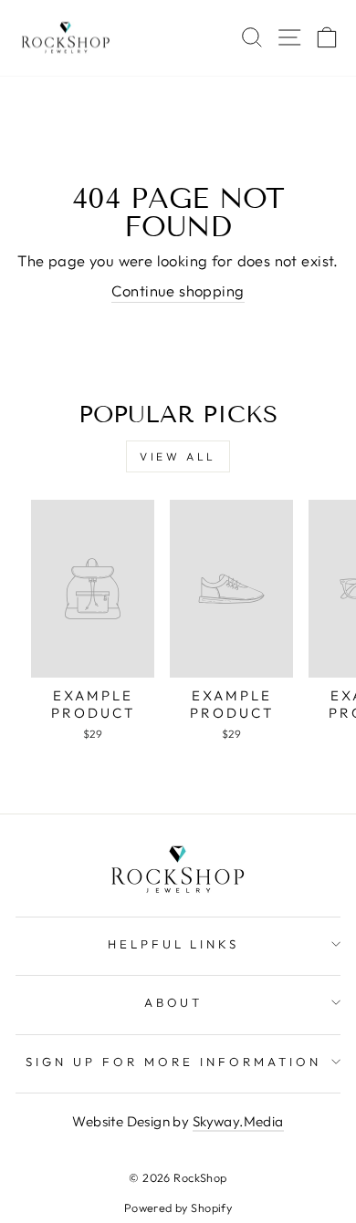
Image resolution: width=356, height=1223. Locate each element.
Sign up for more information (173, 1061)
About (174, 1002)
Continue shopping (177, 290)
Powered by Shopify (178, 1207)
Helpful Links (174, 944)
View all (178, 456)
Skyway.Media (238, 1121)
